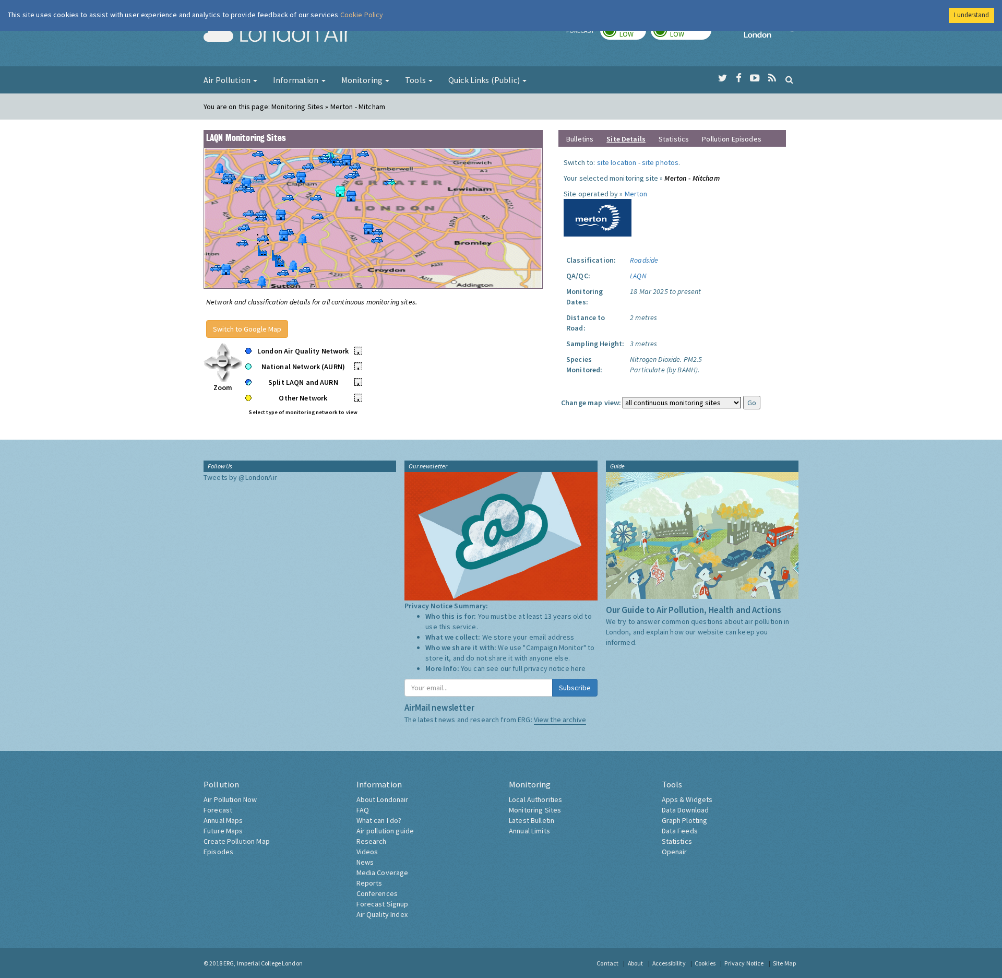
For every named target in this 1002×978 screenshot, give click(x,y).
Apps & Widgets (687, 799)
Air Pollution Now (230, 799)
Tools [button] (416, 80)
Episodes (218, 851)
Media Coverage (382, 872)
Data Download (685, 810)
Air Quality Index (382, 914)
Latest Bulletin (531, 820)
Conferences (377, 893)
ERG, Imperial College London (263, 963)
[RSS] (772, 78)
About (635, 963)
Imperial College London (771, 34)
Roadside (644, 260)
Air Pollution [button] (228, 80)
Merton (636, 193)
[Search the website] (789, 79)
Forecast (218, 810)
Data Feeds (680, 830)
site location (617, 162)
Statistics (674, 139)
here (578, 668)
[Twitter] (722, 78)
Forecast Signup (382, 904)
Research (371, 841)
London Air (277, 34)
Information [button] (296, 80)
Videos (367, 851)
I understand (971, 14)
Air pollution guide (385, 830)
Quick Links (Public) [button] (484, 80)
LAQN (638, 275)
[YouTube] (755, 78)
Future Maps (223, 830)
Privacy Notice (744, 963)
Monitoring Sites (535, 810)
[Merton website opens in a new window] (597, 216)
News (365, 862)
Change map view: (591, 402)
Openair (674, 851)
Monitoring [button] (363, 80)
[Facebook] (739, 78)
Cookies (705, 963)
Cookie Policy (362, 14)
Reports (369, 883)
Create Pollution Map (237, 841)
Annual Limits (529, 830)
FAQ (362, 810)
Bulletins (579, 139)
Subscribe (575, 687)
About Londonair (382, 799)
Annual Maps (223, 820)
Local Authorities (535, 799)
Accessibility (669, 963)
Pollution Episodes (731, 139)
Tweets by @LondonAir (240, 477)
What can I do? (379, 820)
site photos (660, 162)
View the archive (560, 719)
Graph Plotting (685, 820)
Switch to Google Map (247, 329)
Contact (607, 963)
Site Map (784, 963)
